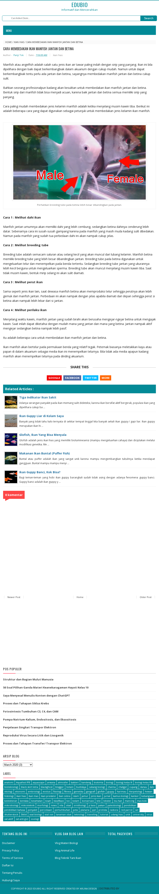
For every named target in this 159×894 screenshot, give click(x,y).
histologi (9, 796)
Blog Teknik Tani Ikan (68, 858)
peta (75, 809)
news (54, 805)
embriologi (34, 791)
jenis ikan (96, 796)
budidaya (81, 786)
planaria (85, 809)
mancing (129, 800)
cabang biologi (97, 786)
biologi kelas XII (143, 782)
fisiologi (57, 791)
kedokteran (10, 800)
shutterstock (11, 814)
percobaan (46, 809)
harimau (121, 791)
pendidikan (130, 805)
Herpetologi (135, 791)
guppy (110, 791)
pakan (101, 805)
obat (68, 805)
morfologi (42, 805)
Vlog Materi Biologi (66, 843)
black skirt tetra (29, 786)
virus (149, 814)
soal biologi (35, 814)
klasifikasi (59, 800)
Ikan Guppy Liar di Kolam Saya (41, 416)
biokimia (98, 782)
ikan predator (48, 796)
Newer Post (13, 597)
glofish (101, 791)
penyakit (32, 809)
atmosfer (63, 782)
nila (61, 805)
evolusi (47, 791)
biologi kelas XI (124, 782)
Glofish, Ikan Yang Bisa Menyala (42, 435)
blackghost (47, 786)
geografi (90, 791)
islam (76, 796)
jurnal (107, 796)
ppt (94, 809)
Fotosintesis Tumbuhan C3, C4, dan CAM (30, 711)
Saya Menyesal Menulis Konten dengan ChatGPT (36, 695)
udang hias (117, 814)
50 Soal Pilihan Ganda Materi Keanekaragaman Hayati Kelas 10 (45, 687)
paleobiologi (114, 805)
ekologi (8, 791)
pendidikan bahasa (14, 809)
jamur (85, 796)
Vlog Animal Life (65, 850)
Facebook (72, 378)
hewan (148, 791)
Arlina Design (88, 888)
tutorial (104, 814)
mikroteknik (28, 805)
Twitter (90, 378)
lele (98, 800)
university (138, 814)
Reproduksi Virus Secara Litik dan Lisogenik (33, 735)
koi (68, 800)
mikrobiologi (11, 805)
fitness (67, 791)
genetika (78, 791)
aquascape (39, 782)
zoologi (35, 818)
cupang (133, 786)
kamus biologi (120, 796)
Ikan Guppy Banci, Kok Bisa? (39, 472)
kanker (135, 796)
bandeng (86, 782)
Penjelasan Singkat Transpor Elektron (29, 727)
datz (152, 786)
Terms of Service (12, 858)
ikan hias (19, 42)
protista (103, 809)
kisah (48, 800)
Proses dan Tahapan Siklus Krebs (26, 703)
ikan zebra (64, 796)
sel (136, 809)
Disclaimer (8, 843)
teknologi (79, 814)
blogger (59, 786)
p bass (92, 805)
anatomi (8, 782)
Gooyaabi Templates (134, 888)
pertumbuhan (62, 809)
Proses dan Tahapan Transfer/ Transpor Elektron (37, 743)
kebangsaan (147, 796)
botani (69, 786)
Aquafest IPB (23, 782)
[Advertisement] (79, 633)
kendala (24, 800)
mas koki (142, 800)
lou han (118, 800)
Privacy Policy (10, 850)
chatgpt (122, 786)
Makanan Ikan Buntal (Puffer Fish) (44, 453)
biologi (109, 782)
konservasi (88, 800)
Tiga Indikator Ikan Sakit (37, 397)
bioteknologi (11, 786)
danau (143, 786)
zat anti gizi (22, 818)
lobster (107, 800)
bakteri (75, 782)
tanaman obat (63, 814)
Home (8, 42)
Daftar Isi (7, 865)
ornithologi (80, 805)
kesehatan (37, 800)
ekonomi (20, 791)
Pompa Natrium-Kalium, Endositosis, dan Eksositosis (39, 719)
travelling (92, 814)
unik (127, 814)
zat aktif (8, 818)
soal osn (49, 814)
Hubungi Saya (11, 880)
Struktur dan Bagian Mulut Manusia (28, 679)
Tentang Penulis (12, 873)
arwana (51, 782)
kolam (75, 800)
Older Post (146, 597)
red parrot (126, 809)
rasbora (114, 809)
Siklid (24, 814)
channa (112, 786)
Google (54, 378)
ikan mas (33, 796)
